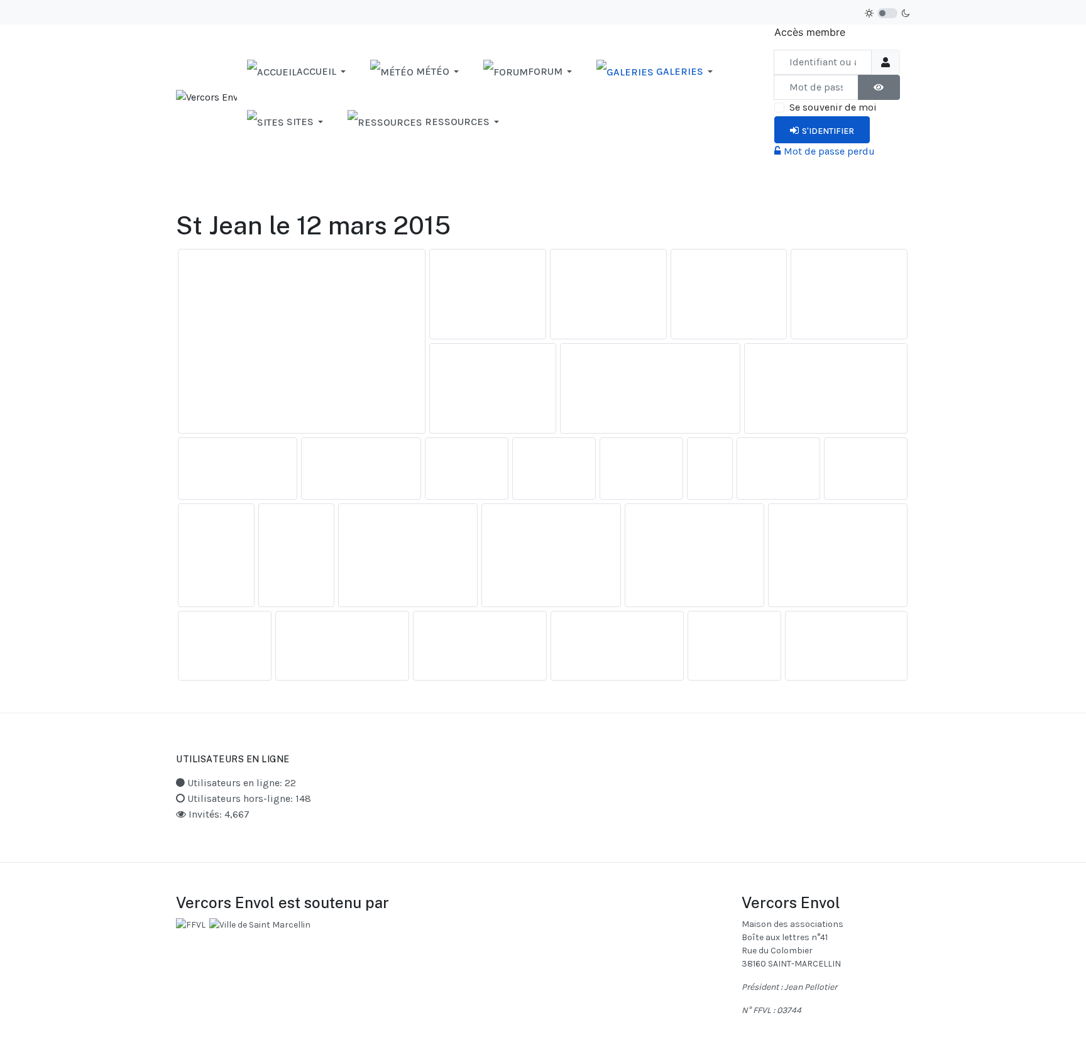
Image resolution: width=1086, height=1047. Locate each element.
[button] (298, 72)
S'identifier (828, 131)
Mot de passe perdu (829, 151)
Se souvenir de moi (833, 107)
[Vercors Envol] (206, 96)
